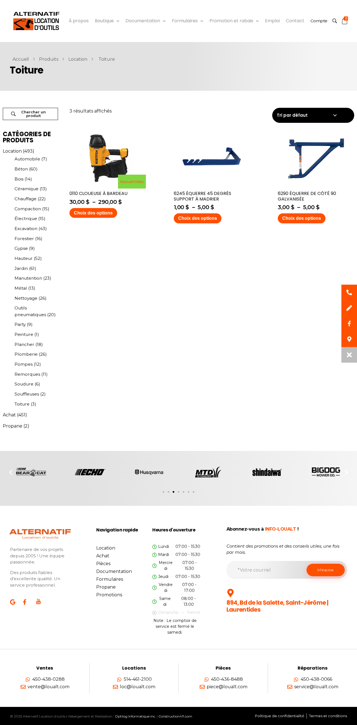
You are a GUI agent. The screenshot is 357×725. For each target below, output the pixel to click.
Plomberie (26, 354)
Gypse (21, 248)
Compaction (28, 208)
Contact (295, 21)
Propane (12, 426)
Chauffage (26, 198)
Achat (9, 415)
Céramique (26, 188)
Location (77, 59)
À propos (79, 21)
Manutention (28, 278)
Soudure (24, 384)
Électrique (26, 218)
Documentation (143, 21)
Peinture (24, 334)
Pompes (24, 364)
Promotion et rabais (231, 21)
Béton (21, 169)
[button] (10, 471)
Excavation (26, 228)
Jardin (21, 268)
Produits (48, 59)
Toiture (22, 404)
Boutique (104, 21)
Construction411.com (175, 716)
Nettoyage (26, 298)
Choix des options (93, 213)
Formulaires (185, 21)
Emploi (272, 21)
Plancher (24, 344)
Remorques (27, 374)
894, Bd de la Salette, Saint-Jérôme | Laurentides (277, 606)
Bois (19, 179)
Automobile (27, 159)
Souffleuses (27, 394)
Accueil (21, 59)
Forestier (24, 238)
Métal (21, 288)
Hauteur (24, 258)
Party (20, 324)
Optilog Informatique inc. (135, 716)
